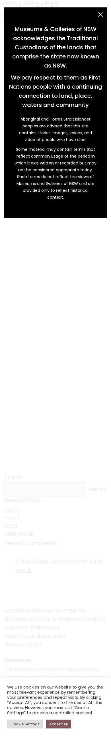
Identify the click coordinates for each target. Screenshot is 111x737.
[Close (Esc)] (101, 14)
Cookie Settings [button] (25, 724)
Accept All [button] (58, 724)
